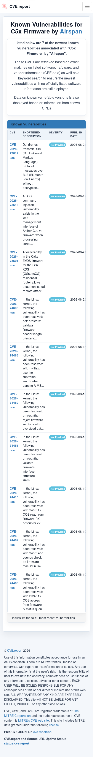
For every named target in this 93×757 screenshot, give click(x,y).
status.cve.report (16, 743)
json (12, 157)
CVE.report (14, 650)
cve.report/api (42, 732)
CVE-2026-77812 (14, 148)
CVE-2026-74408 (14, 578)
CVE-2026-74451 (14, 441)
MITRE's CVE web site (33, 720)
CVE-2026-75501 (14, 256)
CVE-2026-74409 (14, 535)
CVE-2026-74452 (14, 398)
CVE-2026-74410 (14, 492)
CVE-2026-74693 (14, 303)
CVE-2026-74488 (14, 350)
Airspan (71, 31)
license (54, 725)
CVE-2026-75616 (14, 200)
